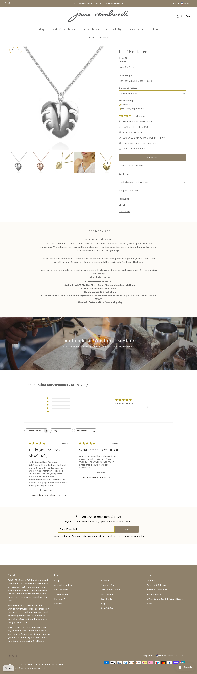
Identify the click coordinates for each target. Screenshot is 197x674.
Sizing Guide (107, 608)
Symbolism (124, 174)
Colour (122, 61)
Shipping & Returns (128, 190)
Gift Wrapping (126, 100)
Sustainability (113, 29)
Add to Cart (152, 157)
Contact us (124, 212)
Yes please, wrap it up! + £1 (132, 109)
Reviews (153, 29)
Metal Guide (107, 594)
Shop (42, 29)
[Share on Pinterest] (124, 206)
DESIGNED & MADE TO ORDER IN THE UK (144, 138)
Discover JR (134, 29)
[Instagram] (8, 3)
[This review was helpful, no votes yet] (60, 495)
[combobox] (61, 430)
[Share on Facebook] (120, 206)
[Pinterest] (12, 3)
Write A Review (157, 406)
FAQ (103, 603)
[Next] (142, 3)
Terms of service (42, 664)
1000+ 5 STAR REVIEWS (135, 148)
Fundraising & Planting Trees (133, 182)
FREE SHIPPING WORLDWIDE (138, 121)
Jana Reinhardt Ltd (36, 668)
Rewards (105, 580)
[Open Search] (177, 16)
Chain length (125, 75)
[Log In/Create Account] (182, 16)
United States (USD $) (170, 655)
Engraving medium (128, 88)
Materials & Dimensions (131, 165)
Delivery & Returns (156, 585)
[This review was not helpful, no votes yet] (65, 495)
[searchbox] (34, 431)
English (174, 3)
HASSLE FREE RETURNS (135, 127)
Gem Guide (106, 599)
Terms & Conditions (157, 589)
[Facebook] (5, 3)
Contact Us (152, 580)
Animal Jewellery (63, 29)
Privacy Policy (154, 594)
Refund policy (14, 664)
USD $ (187, 3)
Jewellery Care (108, 585)
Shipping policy (57, 664)
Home (91, 37)
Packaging (124, 199)
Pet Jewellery (89, 29)
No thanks (125, 105)
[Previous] (55, 3)
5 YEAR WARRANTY (132, 132)
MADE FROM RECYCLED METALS (140, 143)
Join (126, 529)
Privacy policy (27, 664)
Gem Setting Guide (110, 589)
